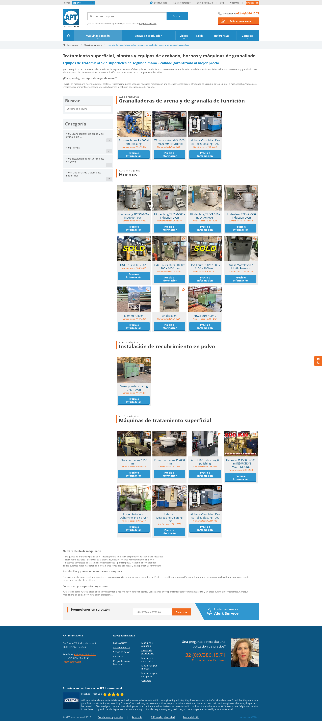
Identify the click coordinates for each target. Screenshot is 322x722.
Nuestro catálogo (182, 2)
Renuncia (137, 717)
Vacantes (234, 2)
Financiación (252, 2)
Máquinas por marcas (149, 667)
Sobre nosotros (121, 647)
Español (77, 2)
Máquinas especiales (147, 659)
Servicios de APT (205, 2)
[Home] (68, 35)
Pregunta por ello (147, 23)
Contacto (146, 680)
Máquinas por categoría (149, 675)
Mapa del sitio (191, 717)
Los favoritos (159, 2)
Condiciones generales (110, 717)
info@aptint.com (72, 661)
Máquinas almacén (93, 44)
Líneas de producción (147, 652)
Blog (222, 2)
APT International (71, 18)
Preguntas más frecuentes (121, 662)
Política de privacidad (163, 717)
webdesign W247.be (249, 717)
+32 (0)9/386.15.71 (247, 13)
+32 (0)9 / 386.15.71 (85, 654)
